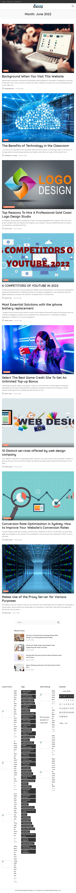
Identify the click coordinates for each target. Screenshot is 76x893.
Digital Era (25, 739)
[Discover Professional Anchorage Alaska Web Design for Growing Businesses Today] (19, 637)
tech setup (25, 831)
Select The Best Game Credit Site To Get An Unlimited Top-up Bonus (34, 379)
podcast (24, 804)
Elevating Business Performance (28, 750)
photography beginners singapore (26, 791)
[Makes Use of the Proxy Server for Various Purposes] (38, 568)
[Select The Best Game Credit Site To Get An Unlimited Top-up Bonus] (38, 349)
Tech (5, 70)
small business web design (28, 811)
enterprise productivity (26, 755)
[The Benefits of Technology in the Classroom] (38, 117)
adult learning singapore (26, 692)
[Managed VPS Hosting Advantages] (45, 697)
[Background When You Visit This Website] (38, 48)
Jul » (66, 723)
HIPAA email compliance (26, 764)
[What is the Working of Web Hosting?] (45, 745)
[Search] (73, 6)
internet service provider (27, 777)
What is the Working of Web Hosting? (54, 742)
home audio (25, 768)
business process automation (27, 717)
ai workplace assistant (26, 706)
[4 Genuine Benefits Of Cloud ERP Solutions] (45, 719)
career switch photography (26, 721)
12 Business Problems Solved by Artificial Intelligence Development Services (15, 762)
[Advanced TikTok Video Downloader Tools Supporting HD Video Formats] (19, 647)
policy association (27, 807)
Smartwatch (26, 820)
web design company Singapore (28, 847)
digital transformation (27, 746)
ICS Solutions (26, 770)
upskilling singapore (25, 839)
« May (61, 723)
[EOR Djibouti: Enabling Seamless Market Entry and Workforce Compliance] (7, 714)
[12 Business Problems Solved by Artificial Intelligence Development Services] (7, 765)
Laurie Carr (8, 298)
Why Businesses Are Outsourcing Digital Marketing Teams (15, 860)
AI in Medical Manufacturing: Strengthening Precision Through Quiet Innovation (15, 815)
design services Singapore (27, 733)
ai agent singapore (28, 703)
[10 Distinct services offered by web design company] (38, 422)
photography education (26, 796)
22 (64, 712)
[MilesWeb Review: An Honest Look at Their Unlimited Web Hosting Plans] (45, 774)
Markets (24, 783)
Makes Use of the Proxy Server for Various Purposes (34, 599)
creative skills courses (26, 725)
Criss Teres (8, 228)
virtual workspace (27, 843)
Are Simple (25, 710)
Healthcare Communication (27, 759)
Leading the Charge (28, 781)
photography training (26, 800)
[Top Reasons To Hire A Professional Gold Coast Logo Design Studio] (38, 184)
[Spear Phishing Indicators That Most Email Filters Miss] (19, 667)
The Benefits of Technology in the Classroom (35, 146)
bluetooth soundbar (28, 713)
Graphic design (9, 207)
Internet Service (27, 773)
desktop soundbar (28, 737)
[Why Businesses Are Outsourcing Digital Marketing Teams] (7, 864)
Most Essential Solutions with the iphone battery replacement (32, 306)
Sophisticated (26, 823)
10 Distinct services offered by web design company (34, 452)
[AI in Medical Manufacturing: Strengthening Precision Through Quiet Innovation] (7, 818)
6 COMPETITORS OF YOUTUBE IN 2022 (30, 286)
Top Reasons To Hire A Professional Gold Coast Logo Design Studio (37, 214)
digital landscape (27, 742)
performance (26, 786)
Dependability (26, 729)
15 (64, 708)
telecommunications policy (28, 835)
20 (60, 712)
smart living (25, 817)
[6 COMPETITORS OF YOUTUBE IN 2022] (38, 257)
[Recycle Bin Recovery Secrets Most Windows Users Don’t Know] (19, 657)
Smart (24, 814)
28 (62, 716)
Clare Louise (9, 320)
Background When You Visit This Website (33, 76)
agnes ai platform (27, 700)
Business (7, 518)
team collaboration (28, 828)
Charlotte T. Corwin (11, 155)
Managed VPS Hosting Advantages (55, 695)
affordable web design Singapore (27, 696)
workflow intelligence (25, 851)
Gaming (6, 372)
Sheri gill (8, 613)
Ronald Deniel (9, 88)
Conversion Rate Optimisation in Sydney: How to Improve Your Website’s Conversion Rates (36, 526)
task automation (27, 826)
